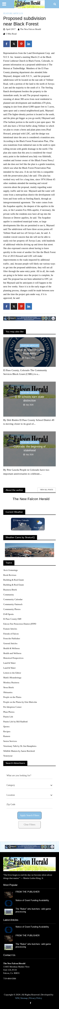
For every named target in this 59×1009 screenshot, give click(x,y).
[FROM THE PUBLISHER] (8, 894)
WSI (17, 998)
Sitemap (24, 998)
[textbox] (11, 785)
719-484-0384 (9, 978)
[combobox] (29, 785)
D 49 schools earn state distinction (29, 398)
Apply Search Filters (29, 815)
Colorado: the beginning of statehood (30, 448)
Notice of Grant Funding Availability (29, 351)
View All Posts (46, 490)
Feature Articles (13, 13)
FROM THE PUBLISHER (28, 892)
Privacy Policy (35, 998)
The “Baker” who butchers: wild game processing (33, 910)
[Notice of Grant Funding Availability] (8, 903)
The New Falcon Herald (30, 29)
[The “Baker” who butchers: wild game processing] (8, 911)
